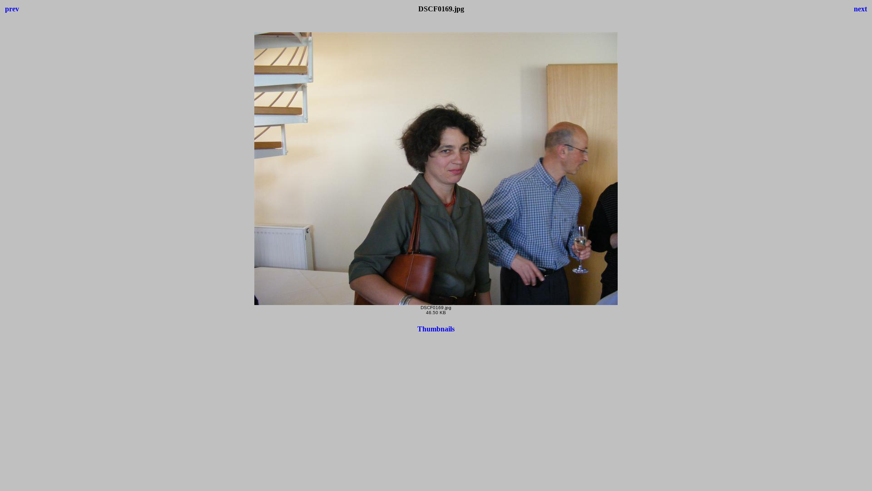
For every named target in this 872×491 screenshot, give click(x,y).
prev (12, 9)
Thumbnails (436, 329)
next (860, 9)
